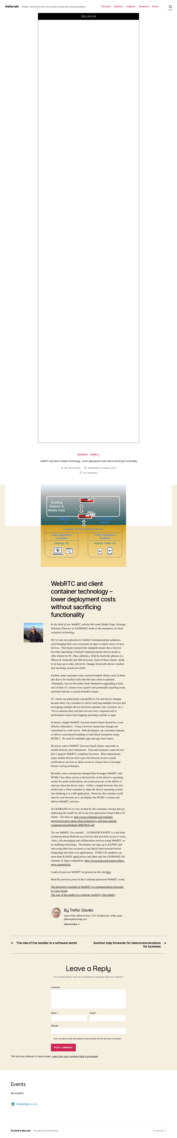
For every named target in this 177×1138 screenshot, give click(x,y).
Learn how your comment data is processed (75, 1056)
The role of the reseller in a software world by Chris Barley (83, 895)
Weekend (144, 6)
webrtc (95, 454)
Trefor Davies (74, 468)
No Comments (90, 472)
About (155, 6)
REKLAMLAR (88, 16)
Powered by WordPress (45, 1130)
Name (54, 1013)
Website (54, 1025)
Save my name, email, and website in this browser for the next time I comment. (88, 1039)
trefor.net (12, 6)
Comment (55, 987)
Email (93, 1013)
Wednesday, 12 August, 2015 (102, 468)
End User (106, 6)
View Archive (71, 924)
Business (118, 6)
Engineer (131, 6)
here (108, 872)
